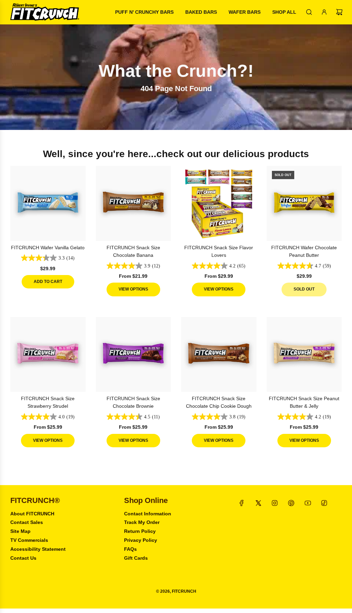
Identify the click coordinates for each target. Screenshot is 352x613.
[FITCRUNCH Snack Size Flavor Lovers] (218, 203)
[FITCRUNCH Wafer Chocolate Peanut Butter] (304, 203)
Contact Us (23, 558)
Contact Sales (26, 522)
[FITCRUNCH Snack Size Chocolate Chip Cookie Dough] (218, 354)
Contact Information (147, 513)
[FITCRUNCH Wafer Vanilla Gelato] (48, 203)
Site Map (20, 531)
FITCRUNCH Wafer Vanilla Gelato (48, 247)
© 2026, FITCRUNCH (176, 591)
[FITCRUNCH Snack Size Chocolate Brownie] (133, 354)
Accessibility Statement (38, 549)
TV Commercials (29, 540)
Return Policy (140, 531)
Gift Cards (136, 558)
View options (133, 289)
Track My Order (142, 522)
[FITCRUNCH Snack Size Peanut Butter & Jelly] (304, 354)
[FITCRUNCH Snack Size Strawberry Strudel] (48, 354)
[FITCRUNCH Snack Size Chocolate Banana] (133, 203)
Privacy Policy (140, 540)
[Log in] (324, 12)
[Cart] (339, 12)
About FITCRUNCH (32, 513)
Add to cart (48, 281)
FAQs (130, 549)
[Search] (309, 12)
